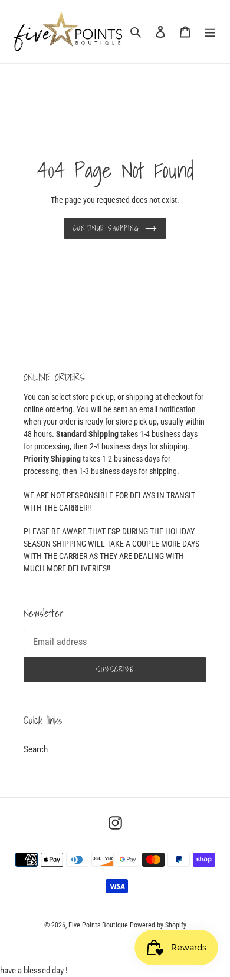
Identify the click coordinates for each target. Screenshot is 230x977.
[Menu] (210, 31)
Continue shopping (106, 227)
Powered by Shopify (158, 925)
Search (36, 749)
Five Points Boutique (98, 925)
